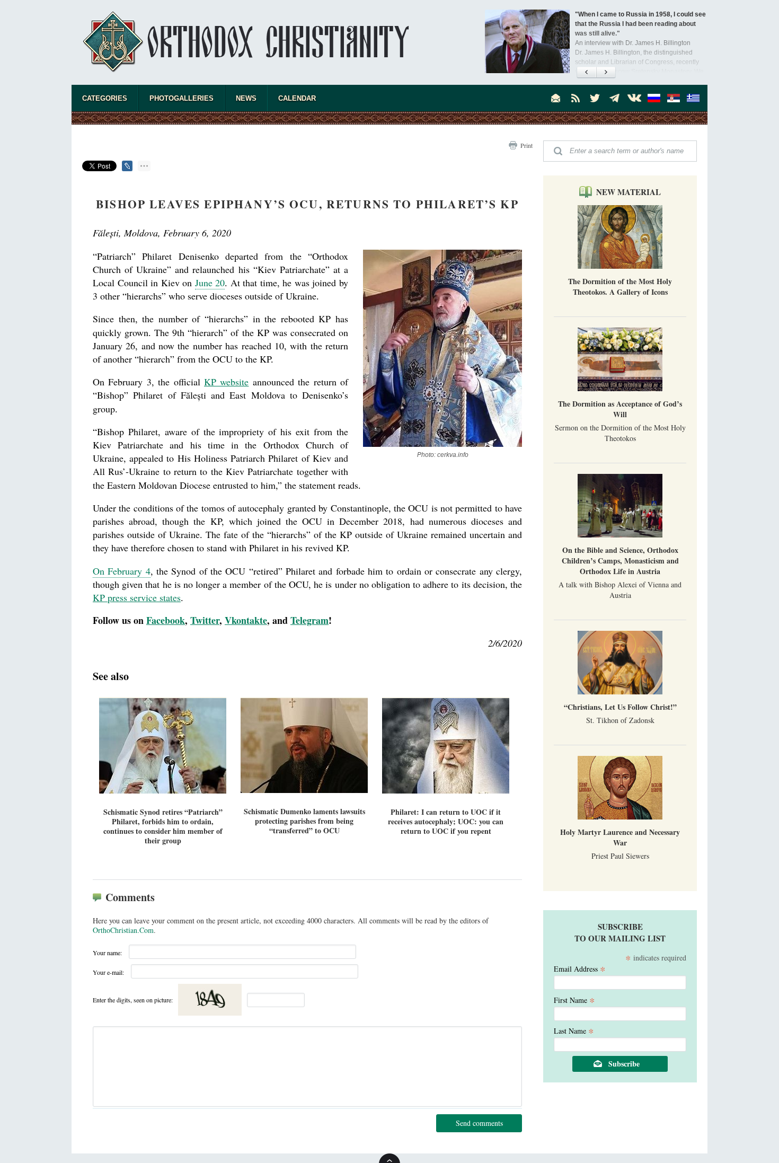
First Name (574, 999)
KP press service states (137, 597)
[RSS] (575, 98)
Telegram (309, 620)
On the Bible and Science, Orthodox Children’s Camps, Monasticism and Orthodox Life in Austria (620, 560)
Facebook (165, 620)
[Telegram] (615, 98)
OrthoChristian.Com (123, 930)
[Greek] (693, 98)
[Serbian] (673, 98)
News (246, 98)
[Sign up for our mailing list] (556, 98)
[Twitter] (595, 98)
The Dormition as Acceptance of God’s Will (620, 409)
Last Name (574, 1030)
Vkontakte (246, 620)
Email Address (580, 968)
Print (526, 145)
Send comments (479, 1123)
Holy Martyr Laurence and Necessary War (620, 837)
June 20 (210, 282)
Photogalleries (181, 98)
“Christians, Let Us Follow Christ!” (620, 706)
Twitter (204, 620)
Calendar (297, 98)
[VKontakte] (634, 98)
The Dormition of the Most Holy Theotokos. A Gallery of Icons (620, 286)
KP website (226, 381)
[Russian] (654, 98)
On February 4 (122, 571)
